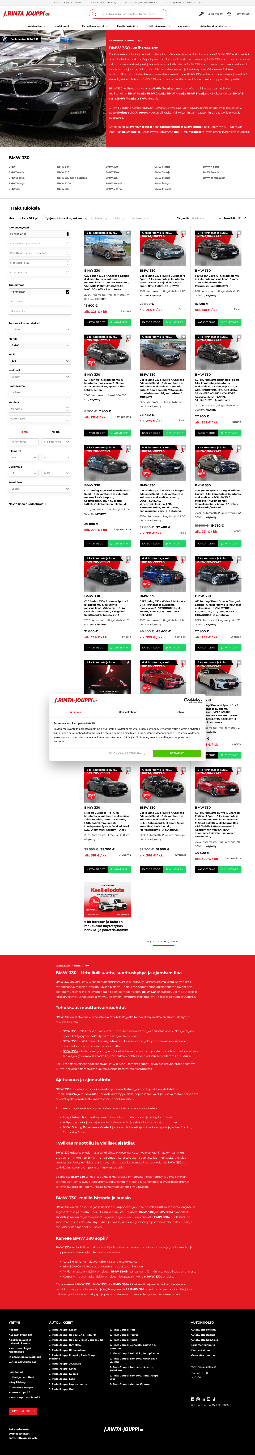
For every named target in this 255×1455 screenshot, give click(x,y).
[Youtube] (208, 1399)
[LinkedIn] (203, 1399)
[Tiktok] (214, 1399)
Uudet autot (18, 311)
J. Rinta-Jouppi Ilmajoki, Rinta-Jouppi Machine (73, 1357)
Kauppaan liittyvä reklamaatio (20, 1350)
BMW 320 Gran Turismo (72, 177)
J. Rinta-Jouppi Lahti (62, 1378)
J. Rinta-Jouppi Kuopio (63, 1373)
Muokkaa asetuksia (125, 753)
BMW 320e (64, 183)
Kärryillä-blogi (17, 1382)
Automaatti (18, 418)
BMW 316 (14, 188)
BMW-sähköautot (214, 177)
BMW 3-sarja (17, 183)
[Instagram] (198, 1399)
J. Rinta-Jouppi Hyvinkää (65, 1344)
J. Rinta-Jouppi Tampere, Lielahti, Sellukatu (131, 1369)
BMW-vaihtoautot (139, 126)
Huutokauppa (18, 1392)
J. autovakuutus (147, 112)
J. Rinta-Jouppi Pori (122, 1329)
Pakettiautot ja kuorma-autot (28, 253)
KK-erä (56, 431)
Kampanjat (16, 1372)
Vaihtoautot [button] (145, 218)
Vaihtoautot (116, 40)
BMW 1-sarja (137, 93)
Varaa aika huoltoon (203, 1355)
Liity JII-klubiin (21, 1411)
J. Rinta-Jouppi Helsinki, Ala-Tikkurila (72, 1334)
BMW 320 (63, 172)
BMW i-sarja (162, 183)
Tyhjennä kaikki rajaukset (68, 218)
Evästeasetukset (19, 1433)
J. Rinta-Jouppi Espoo (63, 1329)
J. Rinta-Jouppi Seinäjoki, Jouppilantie (134, 1353)
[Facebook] (192, 1399)
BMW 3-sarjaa (163, 88)
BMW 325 (63, 188)
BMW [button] (103, 218)
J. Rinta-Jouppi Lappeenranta (68, 1384)
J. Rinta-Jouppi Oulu (62, 1389)
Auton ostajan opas (21, 1387)
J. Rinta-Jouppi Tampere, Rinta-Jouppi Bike (134, 1377)
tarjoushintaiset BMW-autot (180, 126)
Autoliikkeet (61, 1322)
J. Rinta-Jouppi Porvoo (124, 1334)
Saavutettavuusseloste (23, 1438)
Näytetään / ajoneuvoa (163, 941)
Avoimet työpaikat (20, 1334)
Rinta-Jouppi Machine (23, 1397)
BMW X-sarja (211, 166)
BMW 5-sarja (196, 93)
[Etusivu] (26, 14)
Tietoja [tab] (179, 712)
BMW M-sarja (162, 188)
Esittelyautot (19, 301)
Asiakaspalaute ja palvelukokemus (20, 1341)
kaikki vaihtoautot (187, 131)
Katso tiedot (96, 322)
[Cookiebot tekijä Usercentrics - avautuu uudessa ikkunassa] (186, 700)
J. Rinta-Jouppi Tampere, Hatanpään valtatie (133, 1360)
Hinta (24, 431)
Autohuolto (202, 1322)
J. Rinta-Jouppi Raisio (123, 1339)
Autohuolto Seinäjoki (204, 1339)
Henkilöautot (18, 233)
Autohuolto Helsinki (203, 1329)
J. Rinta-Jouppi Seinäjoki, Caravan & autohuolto (133, 1346)
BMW (130, 40)
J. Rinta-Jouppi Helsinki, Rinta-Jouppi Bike (76, 1339)
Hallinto (14, 1329)
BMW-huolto (131, 131)
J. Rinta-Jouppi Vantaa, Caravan (130, 1384)
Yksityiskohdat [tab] (127, 712)
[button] (28, 504)
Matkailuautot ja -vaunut (25, 243)
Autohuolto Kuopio (203, 1334)
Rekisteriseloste (19, 1429)
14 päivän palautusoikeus (25, 1356)
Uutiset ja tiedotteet (21, 1377)
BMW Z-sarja (211, 172)
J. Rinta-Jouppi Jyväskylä (65, 1363)
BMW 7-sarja (126, 98)
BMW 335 (112, 177)
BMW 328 (112, 166)
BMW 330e (113, 172)
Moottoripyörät (19, 262)
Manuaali (16, 408)
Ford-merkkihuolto (203, 1344)
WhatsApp (121, 322)
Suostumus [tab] (76, 712)
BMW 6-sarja (162, 166)
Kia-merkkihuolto (202, 1350)
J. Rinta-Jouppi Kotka (62, 1368)
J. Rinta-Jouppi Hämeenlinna (67, 1350)
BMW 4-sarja (176, 93)
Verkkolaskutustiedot (22, 1361)
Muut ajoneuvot (19, 272)
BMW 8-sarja (148, 98)
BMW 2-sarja (156, 93)
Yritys (14, 1322)
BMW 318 (63, 166)
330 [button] (122, 218)
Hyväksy (177, 753)
